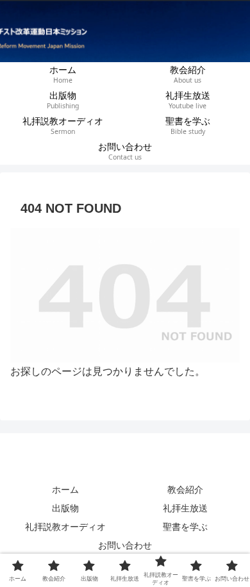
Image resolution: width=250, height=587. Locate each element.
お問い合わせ (125, 545)
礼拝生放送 (185, 508)
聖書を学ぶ (185, 527)
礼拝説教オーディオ (65, 527)
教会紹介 (185, 489)
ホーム (65, 489)
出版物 (65, 508)
